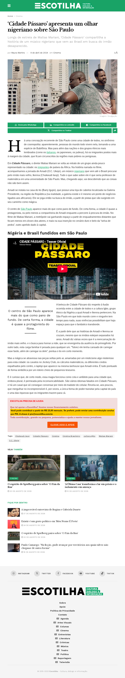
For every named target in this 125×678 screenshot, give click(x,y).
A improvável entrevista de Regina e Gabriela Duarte (50, 509)
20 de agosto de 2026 (20, 491)
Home (10, 16)
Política (65, 654)
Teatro (64, 650)
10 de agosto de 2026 (77, 491)
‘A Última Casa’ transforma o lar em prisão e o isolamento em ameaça (90, 486)
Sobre (62, 603)
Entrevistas (64, 634)
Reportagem (64, 658)
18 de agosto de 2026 (34, 552)
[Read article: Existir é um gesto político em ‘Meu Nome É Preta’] (14, 524)
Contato (62, 614)
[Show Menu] (9, 5)
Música (64, 646)
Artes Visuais (64, 622)
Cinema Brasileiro (71, 436)
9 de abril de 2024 (39, 53)
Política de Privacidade (62, 610)
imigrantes (43, 167)
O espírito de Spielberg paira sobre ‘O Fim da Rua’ (49, 533)
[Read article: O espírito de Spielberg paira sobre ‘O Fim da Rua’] (34, 468)
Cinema (19, 16)
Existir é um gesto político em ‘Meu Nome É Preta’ (49, 521)
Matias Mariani (106, 436)
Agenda (65, 618)
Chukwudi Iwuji (22, 436)
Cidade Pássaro (40, 436)
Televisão (64, 662)
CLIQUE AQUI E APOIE (62, 425)
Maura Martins (18, 53)
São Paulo (26, 209)
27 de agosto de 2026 (34, 513)
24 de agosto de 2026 (34, 525)
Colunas (64, 626)
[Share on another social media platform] (114, 130)
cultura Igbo (89, 436)
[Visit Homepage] (64, 6)
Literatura (64, 638)
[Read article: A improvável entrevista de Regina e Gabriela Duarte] (14, 512)
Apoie (62, 607)
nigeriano (79, 171)
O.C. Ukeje (14, 440)
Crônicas (64, 642)
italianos (51, 152)
